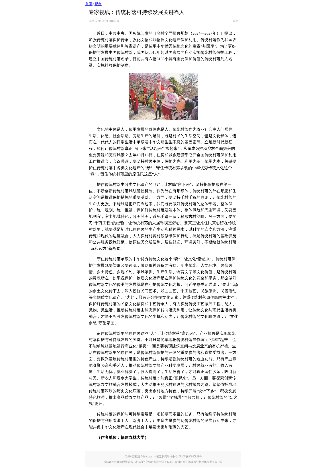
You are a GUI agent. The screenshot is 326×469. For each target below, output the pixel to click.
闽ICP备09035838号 (190, 456)
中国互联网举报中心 (166, 456)
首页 (88, 4)
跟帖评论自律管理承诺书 (118, 461)
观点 (98, 4)
